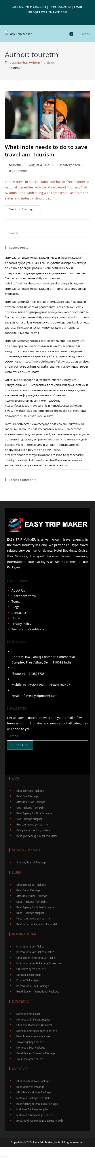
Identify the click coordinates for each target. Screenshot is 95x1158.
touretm (16, 68)
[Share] (5, 1150)
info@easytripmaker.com (39, 696)
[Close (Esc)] (1, 1150)
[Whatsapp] (60, 759)
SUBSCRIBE (20, 745)
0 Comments (18, 171)
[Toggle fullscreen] (9, 1150)
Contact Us (19, 613)
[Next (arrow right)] (5, 1156)
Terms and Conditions (27, 629)
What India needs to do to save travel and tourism (46, 150)
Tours (15, 601)
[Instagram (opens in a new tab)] (47, 17)
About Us (18, 590)
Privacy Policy (21, 624)
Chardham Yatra (23, 596)
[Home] (6, 68)
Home (15, 618)
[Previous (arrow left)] (1, 1156)
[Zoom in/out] (13, 1150)
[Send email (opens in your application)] (60, 17)
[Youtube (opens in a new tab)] (53, 17)
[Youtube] (47, 759)
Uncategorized (69, 165)
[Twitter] (34, 759)
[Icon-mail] (73, 759)
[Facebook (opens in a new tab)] (40, 17)
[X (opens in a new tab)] (34, 17)
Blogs (15, 607)
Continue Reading (24, 208)
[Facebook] (21, 759)
